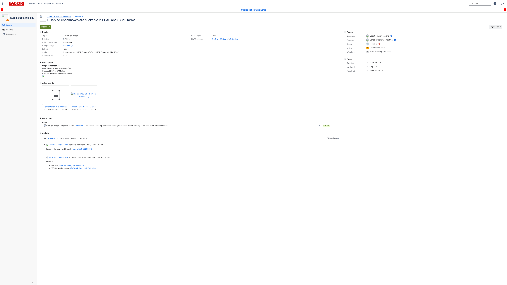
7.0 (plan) (234, 39)
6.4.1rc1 (215, 39)
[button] (3, 3)
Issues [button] (58, 3)
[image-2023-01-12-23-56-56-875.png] (43, 76)
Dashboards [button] (34, 3)
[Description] (40, 62)
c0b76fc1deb (90, 168)
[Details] (40, 32)
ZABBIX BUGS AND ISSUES (59, 16)
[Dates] (345, 59)
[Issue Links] (40, 118)
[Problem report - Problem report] (64, 36)
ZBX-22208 (78, 16)
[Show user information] (391, 36)
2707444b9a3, (77, 168)
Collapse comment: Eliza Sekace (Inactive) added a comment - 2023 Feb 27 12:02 (44, 145)
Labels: (45, 49)
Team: (349, 44)
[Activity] (40, 133)
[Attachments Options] (338, 83)
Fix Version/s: (197, 39)
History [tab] (74, 138)
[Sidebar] (33, 282)
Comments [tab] (53, 138)
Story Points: (47, 55)
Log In (501, 3)
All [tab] (45, 138)
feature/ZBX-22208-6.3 (82, 149)
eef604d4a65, (65, 165)
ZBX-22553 (79, 125)
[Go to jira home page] (16, 3)
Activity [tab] (83, 138)
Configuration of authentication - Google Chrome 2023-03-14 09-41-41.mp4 (55, 107)
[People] (345, 32)
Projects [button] (47, 3)
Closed (326, 125)
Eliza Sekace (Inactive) (58, 145)
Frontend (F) (68, 45)
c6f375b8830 (79, 165)
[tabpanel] (191, 155)
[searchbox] (480, 3)
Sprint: (45, 52)
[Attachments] (40, 83)
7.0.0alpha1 (224, 39)
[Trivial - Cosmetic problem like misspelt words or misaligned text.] (64, 39)
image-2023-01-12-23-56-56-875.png (84, 107)
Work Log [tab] (64, 138)
